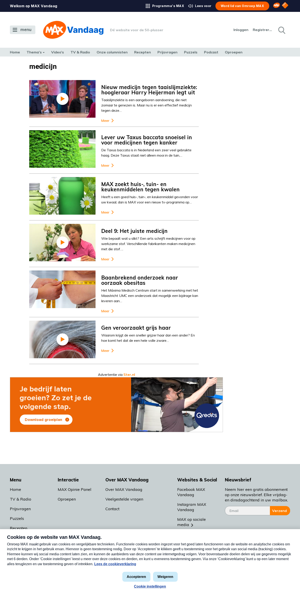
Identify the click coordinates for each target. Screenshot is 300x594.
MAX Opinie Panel (74, 489)
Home (15, 52)
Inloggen (240, 29)
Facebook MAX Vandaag (191, 492)
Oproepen (233, 52)
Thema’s (34, 52)
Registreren (263, 29)
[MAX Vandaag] (73, 30)
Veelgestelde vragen (124, 499)
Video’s (57, 52)
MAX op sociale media (191, 522)
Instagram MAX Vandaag (191, 507)
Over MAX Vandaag (123, 489)
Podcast (211, 52)
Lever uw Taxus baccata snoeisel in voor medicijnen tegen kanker (146, 140)
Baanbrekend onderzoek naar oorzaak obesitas (139, 280)
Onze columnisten (112, 52)
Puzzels (190, 52)
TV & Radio (80, 52)
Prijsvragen (167, 52)
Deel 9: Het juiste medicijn (134, 231)
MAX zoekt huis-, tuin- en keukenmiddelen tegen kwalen (140, 187)
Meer (105, 121)
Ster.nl (129, 374)
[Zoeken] (281, 30)
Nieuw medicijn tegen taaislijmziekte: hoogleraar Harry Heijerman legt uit (149, 90)
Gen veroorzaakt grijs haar (136, 327)
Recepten (142, 52)
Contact (112, 508)
